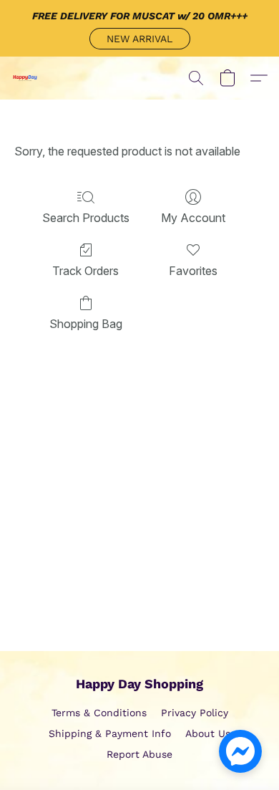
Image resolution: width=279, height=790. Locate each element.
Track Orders (85, 271)
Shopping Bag (85, 324)
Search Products (85, 218)
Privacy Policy (194, 712)
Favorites (193, 271)
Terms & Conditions (99, 712)
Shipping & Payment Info (110, 733)
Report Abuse (139, 754)
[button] (139, 38)
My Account (193, 218)
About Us (207, 733)
